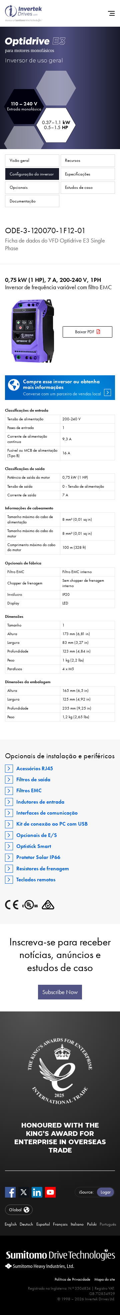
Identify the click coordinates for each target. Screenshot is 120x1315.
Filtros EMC (29, 790)
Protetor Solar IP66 (38, 857)
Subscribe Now (60, 992)
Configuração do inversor (32, 174)
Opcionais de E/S (36, 835)
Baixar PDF (84, 332)
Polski (92, 1224)
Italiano (77, 1224)
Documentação (23, 201)
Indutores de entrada (40, 801)
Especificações (77, 174)
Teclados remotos (35, 879)
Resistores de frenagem (42, 868)
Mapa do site (104, 1279)
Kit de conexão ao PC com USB (52, 823)
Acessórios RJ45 (34, 768)
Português (108, 1224)
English (11, 1224)
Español (43, 1224)
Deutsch (26, 1224)
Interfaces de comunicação (47, 812)
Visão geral (19, 160)
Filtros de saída (33, 779)
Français (60, 1224)
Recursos (72, 160)
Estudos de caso (79, 187)
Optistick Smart (33, 846)
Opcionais (19, 187)
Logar (106, 1192)
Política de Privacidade (72, 1279)
